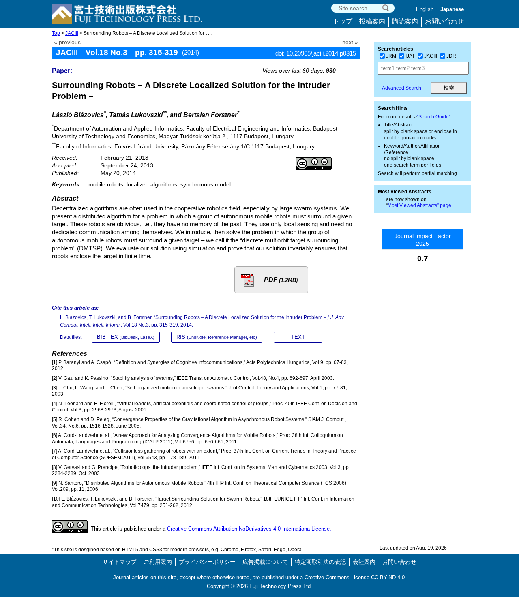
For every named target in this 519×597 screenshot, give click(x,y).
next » (350, 42)
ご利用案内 (158, 561)
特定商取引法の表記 (320, 561)
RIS (216, 337)
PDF (281, 279)
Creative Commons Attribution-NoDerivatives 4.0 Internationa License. (249, 529)
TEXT (298, 337)
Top (56, 33)
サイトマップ (120, 561)
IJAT (410, 56)
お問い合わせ (444, 21)
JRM (391, 56)
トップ (342, 21)
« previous (67, 42)
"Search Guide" (433, 117)
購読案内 (405, 21)
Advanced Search (401, 88)
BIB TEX (125, 337)
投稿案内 (372, 21)
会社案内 (364, 561)
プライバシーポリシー (207, 561)
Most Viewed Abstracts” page (419, 205)
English (424, 9)
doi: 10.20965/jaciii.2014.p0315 (315, 53)
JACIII (71, 33)
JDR (451, 56)
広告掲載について (265, 561)
